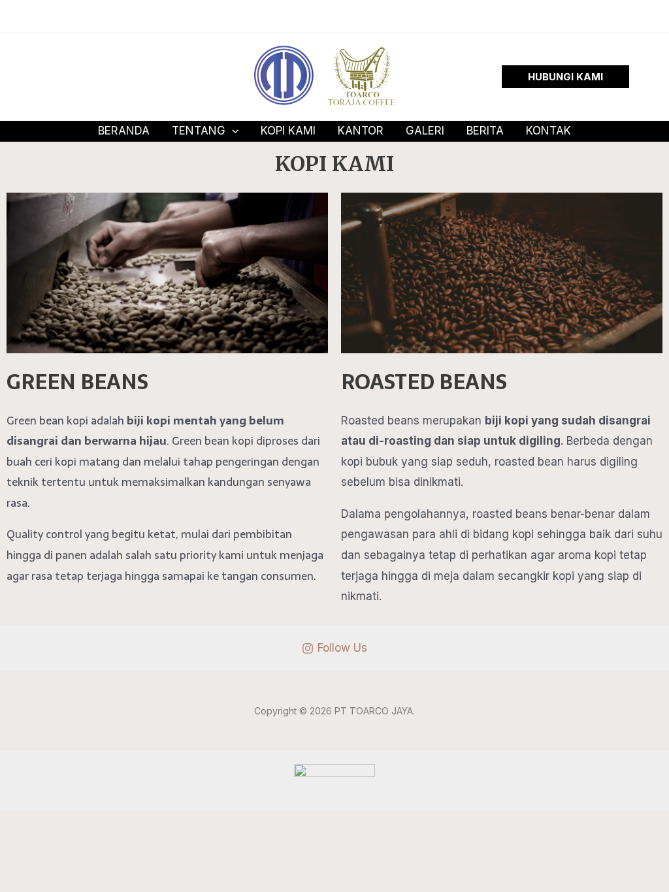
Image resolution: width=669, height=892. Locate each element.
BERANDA (124, 130)
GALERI (425, 130)
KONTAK (548, 130)
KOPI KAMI (288, 130)
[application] (231, 130)
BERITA (485, 130)
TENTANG (198, 130)
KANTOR (360, 130)
